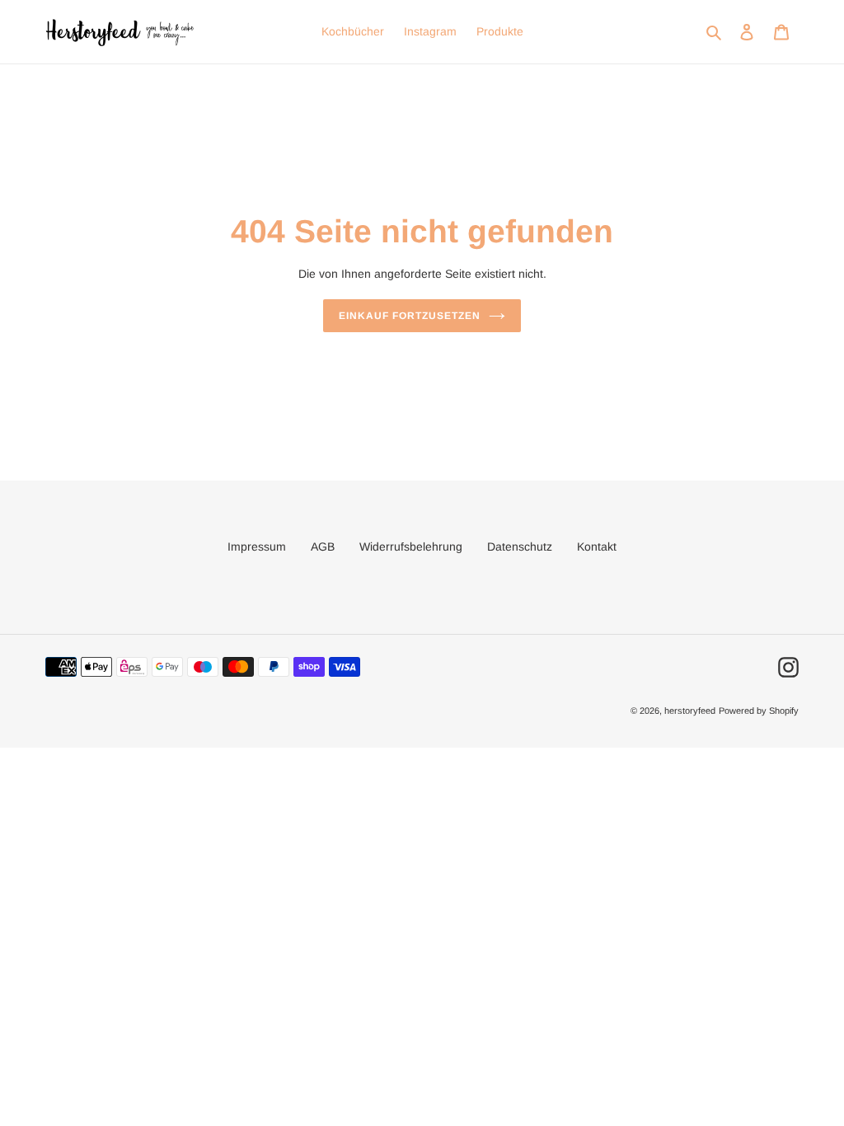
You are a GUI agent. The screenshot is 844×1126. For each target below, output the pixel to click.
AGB (323, 546)
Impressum (256, 546)
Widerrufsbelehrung (410, 546)
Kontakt (597, 546)
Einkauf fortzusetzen (409, 315)
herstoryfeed (689, 710)
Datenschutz (519, 546)
